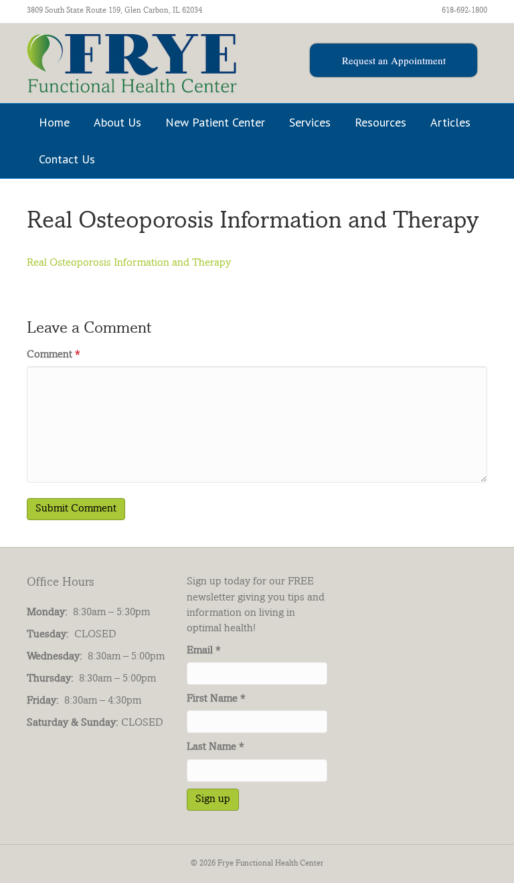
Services (310, 122)
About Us (117, 122)
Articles (450, 122)
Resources (380, 122)
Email (204, 651)
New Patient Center (215, 122)
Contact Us (67, 159)
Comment (53, 355)
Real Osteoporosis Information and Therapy (129, 263)
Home (54, 122)
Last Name (215, 747)
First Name (216, 699)
